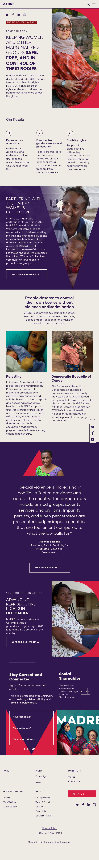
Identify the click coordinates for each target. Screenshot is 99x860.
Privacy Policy (37, 699)
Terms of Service (19, 702)
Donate (6, 798)
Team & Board (42, 802)
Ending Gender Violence (21, 22)
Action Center (13, 791)
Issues (38, 782)
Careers (39, 807)
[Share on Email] (93, 439)
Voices (71, 777)
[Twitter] (77, 805)
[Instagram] (94, 805)
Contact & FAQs (43, 816)
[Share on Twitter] (93, 427)
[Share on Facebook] (93, 433)
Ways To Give (9, 802)
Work (38, 771)
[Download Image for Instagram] (89, 691)
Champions (74, 781)
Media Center (10, 807)
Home (6, 771)
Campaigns (41, 776)
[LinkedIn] (89, 805)
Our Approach (42, 798)
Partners (74, 771)
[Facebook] (83, 805)
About (39, 791)
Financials (40, 811)
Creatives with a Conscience (57, 842)
